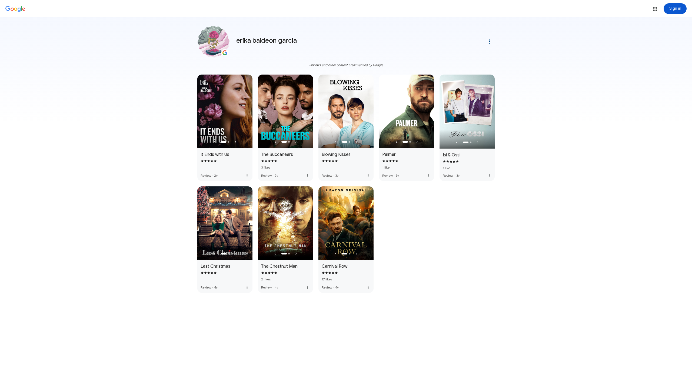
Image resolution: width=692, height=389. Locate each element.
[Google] (15, 9)
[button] (655, 9)
